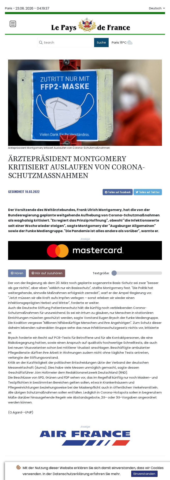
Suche (101, 42)
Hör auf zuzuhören (48, 273)
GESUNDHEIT (16, 191)
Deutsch (155, 8)
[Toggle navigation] (13, 24)
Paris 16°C (119, 42)
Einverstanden (144, 473)
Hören (18, 273)
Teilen (118, 192)
